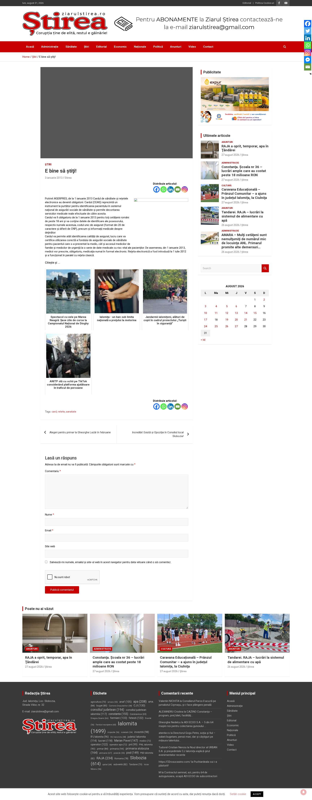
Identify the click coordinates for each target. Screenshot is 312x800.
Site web (50, 546)
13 (236, 313)
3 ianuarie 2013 (53, 177)
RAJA (104, 758)
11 (216, 313)
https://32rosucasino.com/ (174, 761)
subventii (120, 764)
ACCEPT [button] (257, 794)
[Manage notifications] (303, 792)
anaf (125, 701)
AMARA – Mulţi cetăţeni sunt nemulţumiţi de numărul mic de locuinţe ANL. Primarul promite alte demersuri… (244, 241)
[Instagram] (184, 189)
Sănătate (71, 46)
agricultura (98, 702)
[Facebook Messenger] (307, 59)
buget (101, 705)
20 (236, 319)
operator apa (118, 744)
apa (140, 701)
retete (61, 411)
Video (192, 46)
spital (107, 764)
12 (226, 313)
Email (49, 530)
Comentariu (53, 471)
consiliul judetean (107, 709)
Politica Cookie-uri (264, 3)
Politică (158, 46)
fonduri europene (106, 725)
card (54, 411)
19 (226, 319)
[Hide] (310, 73)
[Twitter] (307, 30)
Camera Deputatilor (120, 706)
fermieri (118, 718)
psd (132, 752)
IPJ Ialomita (100, 736)
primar (102, 748)
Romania (121, 758)
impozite (113, 732)
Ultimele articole (216, 135)
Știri (86, 46)
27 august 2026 (230, 154)
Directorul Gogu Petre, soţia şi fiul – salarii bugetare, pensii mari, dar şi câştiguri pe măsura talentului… (187, 736)
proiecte (119, 753)
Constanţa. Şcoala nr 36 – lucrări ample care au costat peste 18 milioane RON (244, 171)
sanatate (71, 411)
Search (265, 268)
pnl (133, 744)
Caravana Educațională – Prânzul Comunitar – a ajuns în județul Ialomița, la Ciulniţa (244, 193)
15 (255, 313)
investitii (141, 732)
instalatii (127, 732)
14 (245, 313)
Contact (208, 46)
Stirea (68, 177)
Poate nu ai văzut (39, 609)
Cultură (226, 185)
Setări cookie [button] (238, 794)
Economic (120, 46)
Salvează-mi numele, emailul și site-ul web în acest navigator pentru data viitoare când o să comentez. (110, 562)
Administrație (49, 46)
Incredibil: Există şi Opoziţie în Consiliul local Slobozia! (158, 434)
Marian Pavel (126, 740)
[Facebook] (156, 189)
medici (145, 741)
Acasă (30, 46)
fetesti (136, 718)
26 (226, 326)
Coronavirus (138, 714)
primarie (105, 753)
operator (99, 744)
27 (236, 326)
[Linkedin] (170, 189)
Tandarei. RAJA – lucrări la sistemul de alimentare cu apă (242, 216)
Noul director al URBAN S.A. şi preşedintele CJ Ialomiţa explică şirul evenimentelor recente (188, 751)
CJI (139, 705)
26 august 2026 (230, 225)
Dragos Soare (100, 718)
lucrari (105, 740)
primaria (117, 748)
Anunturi (175, 46)
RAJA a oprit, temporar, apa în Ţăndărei (245, 148)
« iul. (203, 339)
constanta (118, 714)
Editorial (247, 3)
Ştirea (244, 154)
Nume (49, 514)
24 (205, 326)
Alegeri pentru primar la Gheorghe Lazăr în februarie (80, 432)
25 (216, 326)
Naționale (140, 46)
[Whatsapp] (163, 189)
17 (205, 319)
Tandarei (135, 764)
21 (245, 319)
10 (205, 313)
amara (113, 702)
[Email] (177, 189)
